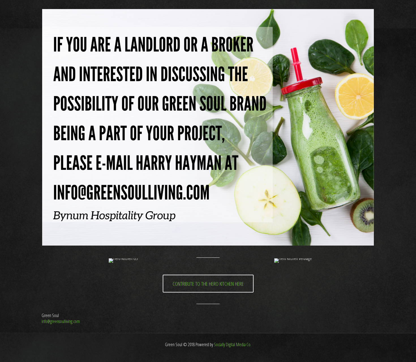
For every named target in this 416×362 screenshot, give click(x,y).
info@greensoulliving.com (61, 321)
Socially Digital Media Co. (232, 344)
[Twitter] (208, 353)
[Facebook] (200, 353)
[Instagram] (216, 353)
